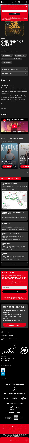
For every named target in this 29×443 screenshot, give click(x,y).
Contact (5, 426)
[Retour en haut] (14, 344)
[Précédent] (24, 172)
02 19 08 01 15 (9, 323)
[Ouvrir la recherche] (19, 2)
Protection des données (17, 428)
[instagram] (6, 378)
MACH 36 (13, 17)
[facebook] (2, 378)
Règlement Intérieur (6, 428)
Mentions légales (19, 426)
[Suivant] (27, 172)
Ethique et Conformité (13, 430)
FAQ (20, 430)
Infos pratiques (11, 426)
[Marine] (9, 156)
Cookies (25, 428)
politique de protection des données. (11, 283)
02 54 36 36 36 (7, 364)
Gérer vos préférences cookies (14, 431)
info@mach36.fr (7, 365)
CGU (25, 426)
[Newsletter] (12, 2)
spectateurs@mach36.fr (12, 325)
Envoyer (14, 13)
